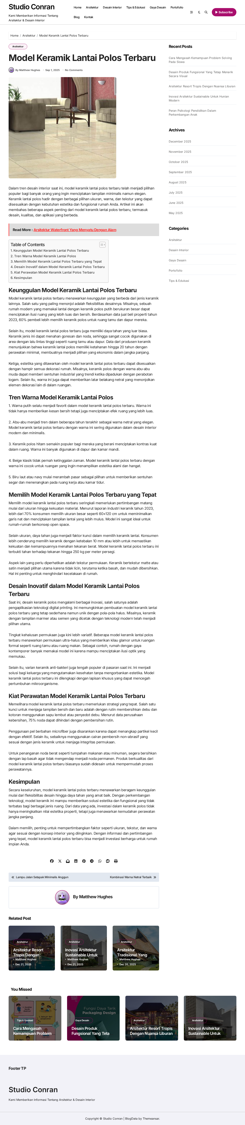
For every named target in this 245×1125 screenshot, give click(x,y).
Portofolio (177, 7)
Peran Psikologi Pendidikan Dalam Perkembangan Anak (192, 112)
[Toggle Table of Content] (101, 245)
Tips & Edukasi (135, 7)
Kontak (88, 17)
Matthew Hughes (96, 896)
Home (77, 7)
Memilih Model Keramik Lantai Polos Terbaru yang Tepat (58, 261)
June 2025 (176, 203)
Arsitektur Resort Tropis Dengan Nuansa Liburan (28, 955)
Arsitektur (92, 7)
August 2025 (178, 182)
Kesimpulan (23, 278)
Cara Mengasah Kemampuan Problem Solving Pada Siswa (200, 60)
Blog (77, 17)
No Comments (74, 70)
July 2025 (176, 192)
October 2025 (178, 162)
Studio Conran (31, 6)
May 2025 (176, 213)
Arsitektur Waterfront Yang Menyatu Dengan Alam (75, 230)
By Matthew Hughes (27, 70)
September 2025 (180, 172)
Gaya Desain (158, 7)
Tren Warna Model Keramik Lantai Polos (45, 256)
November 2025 (180, 151)
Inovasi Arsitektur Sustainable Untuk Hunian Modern (81, 955)
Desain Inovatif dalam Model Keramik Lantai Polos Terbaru (59, 267)
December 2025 (180, 141)
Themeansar (151, 1118)
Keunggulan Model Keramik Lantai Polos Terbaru (51, 250)
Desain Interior (112, 7)
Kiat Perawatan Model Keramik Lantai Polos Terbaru (54, 272)
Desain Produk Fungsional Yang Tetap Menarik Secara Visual (201, 74)
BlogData (131, 1118)
